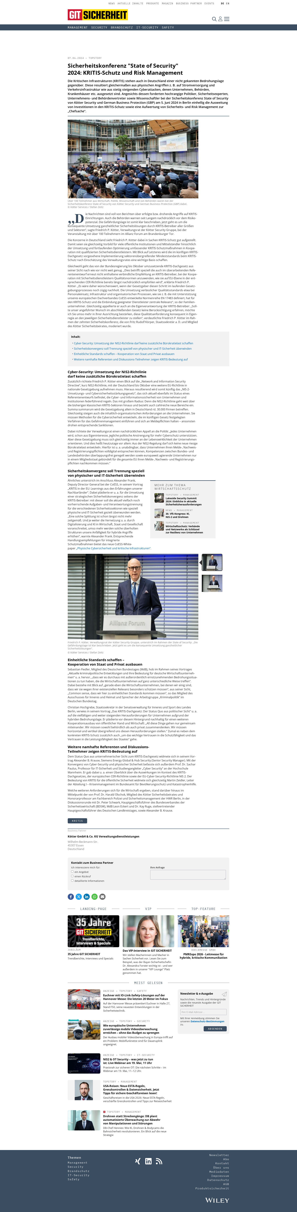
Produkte (152, 3)
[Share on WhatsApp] (94, 897)
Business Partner (189, 3)
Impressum (220, 1175)
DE (222, 3)
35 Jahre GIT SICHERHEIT (84, 954)
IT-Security (147, 27)
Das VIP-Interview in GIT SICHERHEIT (147, 951)
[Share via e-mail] (102, 897)
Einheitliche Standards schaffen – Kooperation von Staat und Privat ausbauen (124, 354)
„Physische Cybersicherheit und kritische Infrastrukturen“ (113, 548)
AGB (226, 1184)
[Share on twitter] (79, 897)
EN (227, 3)
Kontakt (222, 1163)
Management (78, 27)
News (111, 3)
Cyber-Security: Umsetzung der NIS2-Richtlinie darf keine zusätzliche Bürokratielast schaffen (133, 343)
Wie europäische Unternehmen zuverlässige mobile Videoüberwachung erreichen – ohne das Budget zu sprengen (131, 1029)
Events (209, 3)
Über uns (221, 1167)
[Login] (220, 19)
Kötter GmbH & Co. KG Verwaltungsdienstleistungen (103, 836)
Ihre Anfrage (157, 867)
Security (99, 27)
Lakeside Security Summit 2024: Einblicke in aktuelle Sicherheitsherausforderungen (184, 501)
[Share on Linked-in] (87, 897)
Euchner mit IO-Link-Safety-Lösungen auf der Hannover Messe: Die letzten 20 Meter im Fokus (135, 997)
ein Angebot (82, 872)
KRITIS (77, 820)
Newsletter (219, 1155)
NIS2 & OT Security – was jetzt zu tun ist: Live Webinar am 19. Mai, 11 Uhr (128, 1061)
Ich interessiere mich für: (85, 867)
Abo (226, 1159)
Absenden (215, 1028)
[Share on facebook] (71, 897)
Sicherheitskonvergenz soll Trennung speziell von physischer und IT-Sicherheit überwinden (133, 348)
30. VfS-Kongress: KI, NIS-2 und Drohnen (178, 515)
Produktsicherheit (212, 1188)
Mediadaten (219, 1171)
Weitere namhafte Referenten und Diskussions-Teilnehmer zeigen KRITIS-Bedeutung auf (131, 359)
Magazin (167, 3)
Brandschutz (122, 27)
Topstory (95, 58)
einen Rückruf (83, 876)
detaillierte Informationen (89, 880)
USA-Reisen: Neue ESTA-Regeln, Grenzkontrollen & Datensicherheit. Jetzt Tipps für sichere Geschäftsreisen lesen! (131, 1089)
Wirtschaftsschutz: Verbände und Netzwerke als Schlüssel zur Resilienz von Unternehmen (184, 529)
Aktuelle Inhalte (130, 3)
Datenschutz (218, 1180)
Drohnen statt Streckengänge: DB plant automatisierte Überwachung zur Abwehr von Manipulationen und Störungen (131, 1119)
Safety (168, 27)
